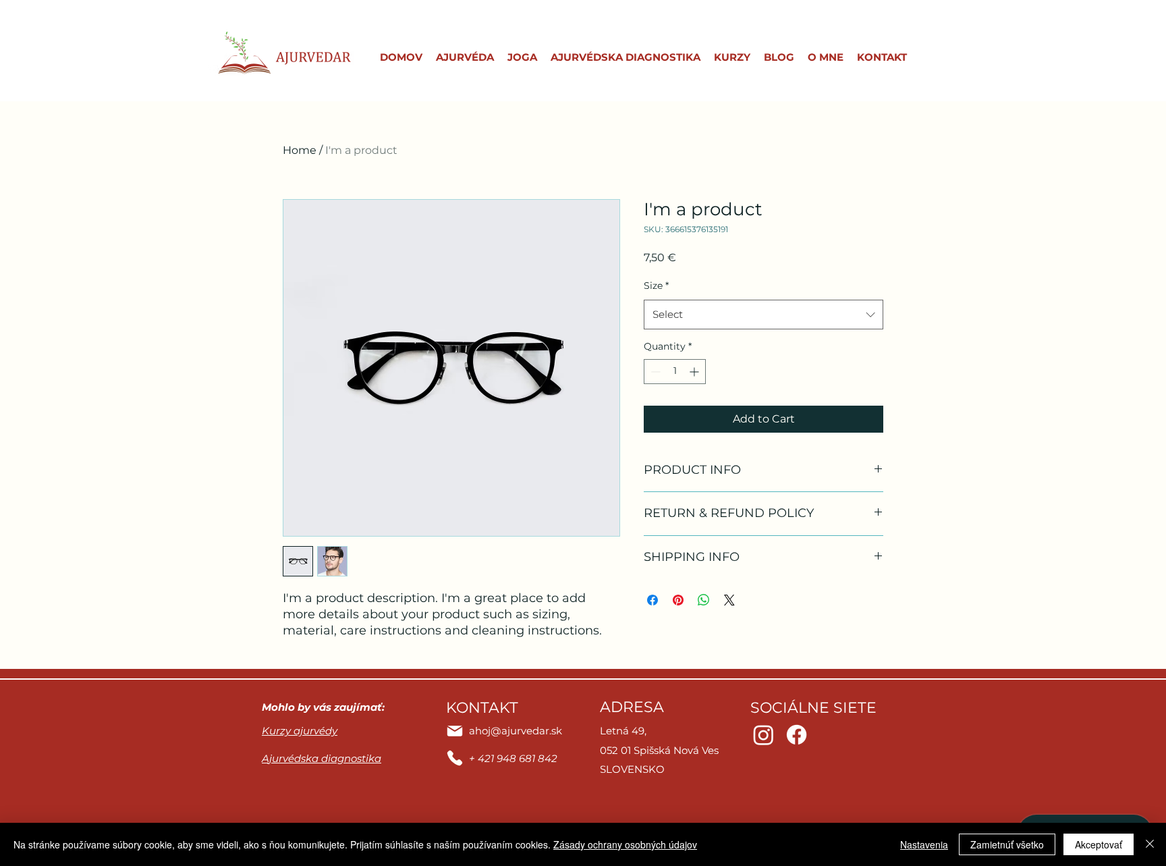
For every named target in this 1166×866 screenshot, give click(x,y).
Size (656, 285)
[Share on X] (729, 600)
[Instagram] (763, 735)
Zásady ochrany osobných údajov (625, 844)
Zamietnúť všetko (1007, 844)
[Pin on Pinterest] (678, 600)
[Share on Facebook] (652, 600)
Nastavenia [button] (924, 844)
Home (299, 150)
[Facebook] (796, 735)
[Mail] (455, 730)
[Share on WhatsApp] (704, 600)
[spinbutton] (675, 371)
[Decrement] (654, 371)
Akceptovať (1098, 844)
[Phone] (455, 758)
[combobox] (763, 314)
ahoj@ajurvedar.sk (515, 730)
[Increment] (695, 371)
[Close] (1150, 844)
